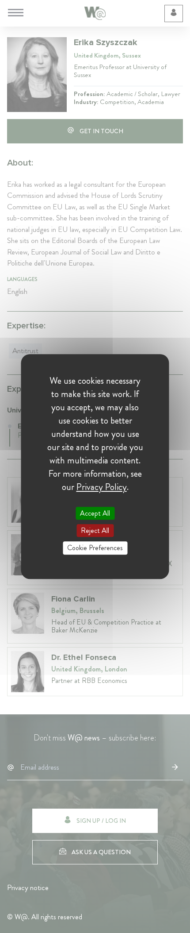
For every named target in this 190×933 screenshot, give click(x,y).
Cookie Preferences (95, 548)
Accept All (95, 513)
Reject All (95, 530)
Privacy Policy (101, 486)
